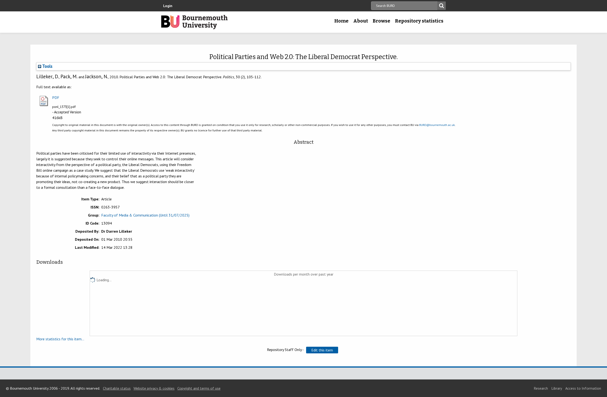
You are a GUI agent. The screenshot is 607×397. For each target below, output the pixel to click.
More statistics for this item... (60, 339)
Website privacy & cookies (154, 388)
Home (341, 21)
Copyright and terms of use (199, 388)
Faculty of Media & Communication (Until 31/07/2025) (145, 215)
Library (556, 388)
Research (541, 388)
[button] (322, 350)
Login (167, 5)
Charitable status (117, 388)
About (360, 21)
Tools (46, 66)
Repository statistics (419, 21)
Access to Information (583, 388)
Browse (381, 21)
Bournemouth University (194, 22)
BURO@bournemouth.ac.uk (437, 125)
